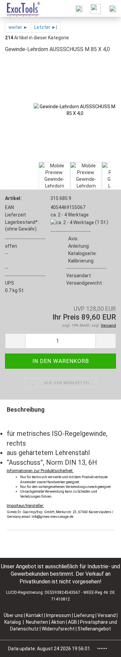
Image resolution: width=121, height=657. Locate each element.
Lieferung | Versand (95, 615)
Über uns (13, 615)
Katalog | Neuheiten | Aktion (34, 622)
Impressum (59, 615)
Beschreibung (26, 409)
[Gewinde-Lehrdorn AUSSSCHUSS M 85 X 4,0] (75, 109)
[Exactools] (20, 8)
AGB (73, 622)
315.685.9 (60, 198)
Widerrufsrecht (59, 628)
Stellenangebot (94, 628)
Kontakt (34, 615)
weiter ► (18, 27)
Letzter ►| (45, 27)
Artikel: (13, 198)
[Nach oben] (102, 647)
